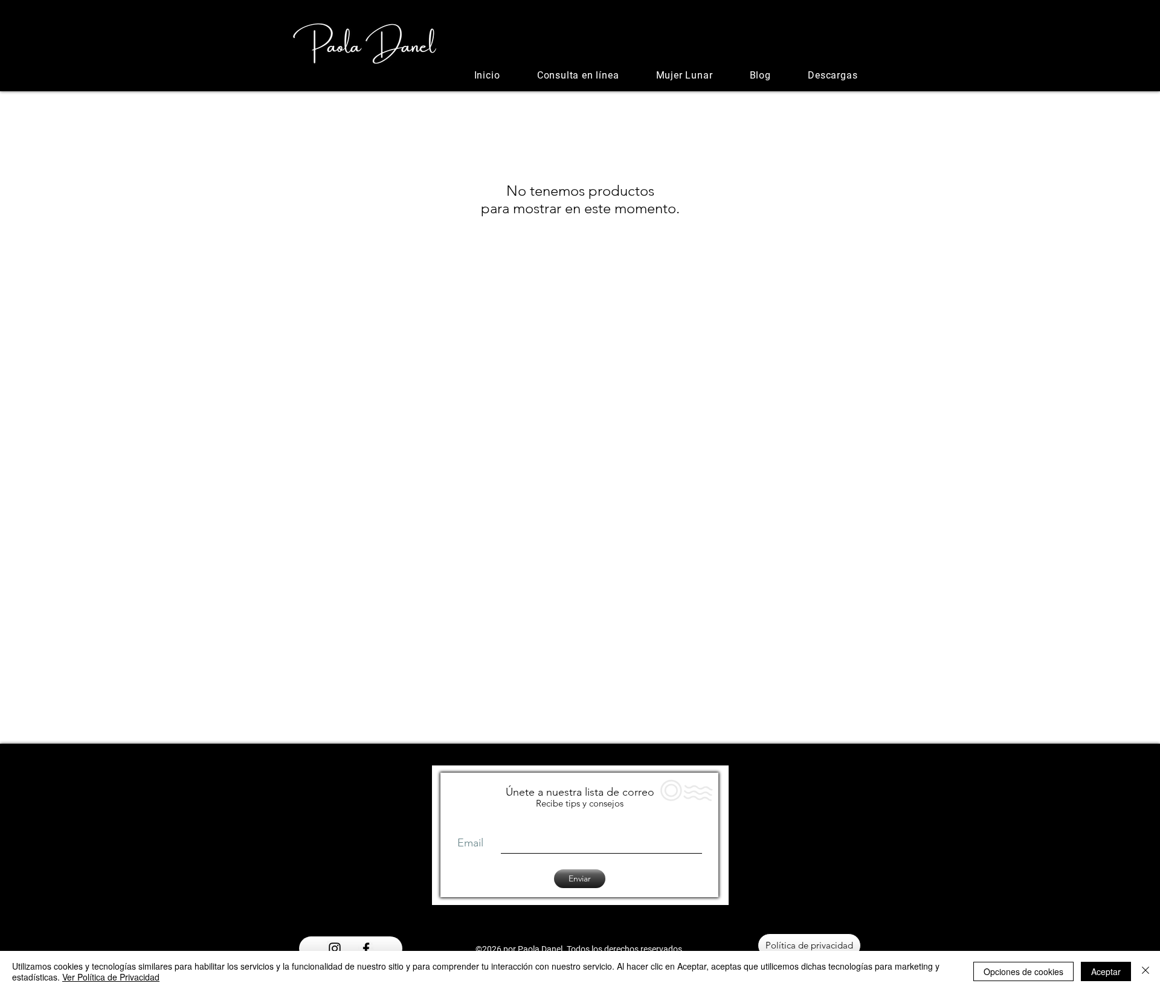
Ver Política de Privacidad (111, 977)
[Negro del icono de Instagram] (335, 948)
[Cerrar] (1145, 971)
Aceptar (1106, 971)
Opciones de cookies (1023, 971)
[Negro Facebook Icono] (366, 948)
